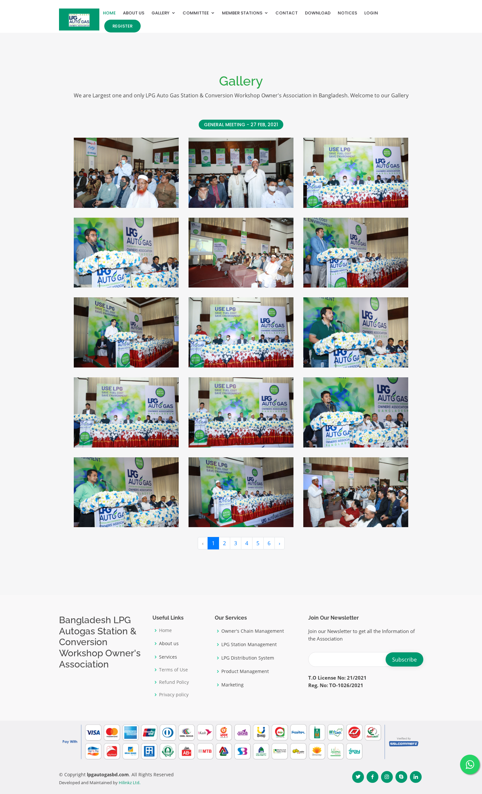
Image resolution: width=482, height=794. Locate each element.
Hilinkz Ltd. (129, 782)
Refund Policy (174, 682)
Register (122, 26)
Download (318, 13)
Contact (286, 13)
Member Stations (242, 13)
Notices (347, 13)
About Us (133, 13)
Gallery (160, 13)
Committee (196, 13)
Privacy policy (174, 694)
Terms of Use (173, 669)
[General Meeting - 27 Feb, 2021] (125, 194)
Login (371, 13)
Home (109, 13)
